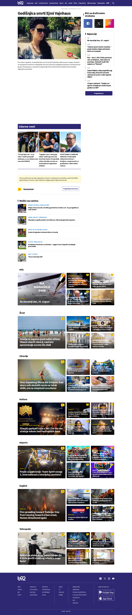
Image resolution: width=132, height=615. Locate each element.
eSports (45, 587)
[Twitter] (98, 23)
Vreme (61, 595)
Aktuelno (96, 323)
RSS (74, 600)
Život (19, 595)
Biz (19, 592)
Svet (94, 278)
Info (19, 587)
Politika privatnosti (80, 595)
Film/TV (71, 409)
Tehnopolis (46, 589)
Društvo (95, 296)
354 (24, 242)
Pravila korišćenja (79, 592)
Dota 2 (22, 469)
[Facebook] (88, 23)
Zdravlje (33, 587)
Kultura (32, 592)
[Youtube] (113, 579)
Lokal (44, 595)
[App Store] (106, 598)
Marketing (76, 587)
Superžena (33, 595)
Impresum (76, 589)
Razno (22, 298)
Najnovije (30, 3)
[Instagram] (109, 23)
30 (24, 254)
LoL (69, 453)
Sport (20, 589)
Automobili (46, 592)
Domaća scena (98, 451)
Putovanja (33, 589)
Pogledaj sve (98, 93)
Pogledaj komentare (70, 189)
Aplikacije (76, 597)
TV (59, 589)
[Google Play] (106, 592)
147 (24, 205)
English (23, 509)
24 (24, 230)
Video (61, 587)
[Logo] (20, 3)
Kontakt (75, 603)
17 (24, 217)
